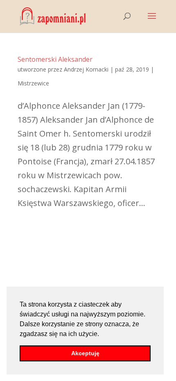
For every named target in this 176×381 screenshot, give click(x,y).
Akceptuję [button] (85, 353)
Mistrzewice (33, 83)
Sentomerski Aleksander (55, 59)
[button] (102, 334)
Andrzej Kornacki (86, 69)
